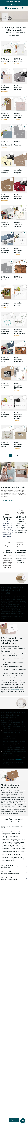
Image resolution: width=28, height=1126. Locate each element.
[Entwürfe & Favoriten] (22, 8)
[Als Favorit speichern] (11, 42)
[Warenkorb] (25, 8)
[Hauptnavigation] (2, 8)
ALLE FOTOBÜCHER (9, 500)
